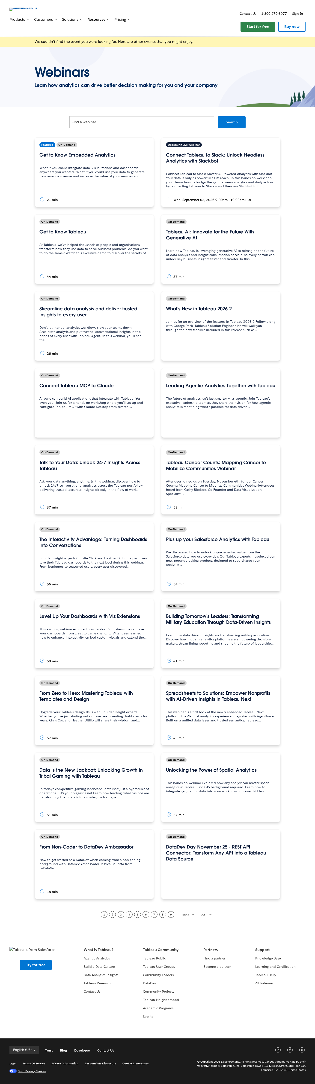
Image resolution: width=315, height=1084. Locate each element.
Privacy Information (65, 1063)
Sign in (297, 14)
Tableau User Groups (159, 967)
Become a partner (217, 967)
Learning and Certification (275, 967)
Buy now (292, 26)
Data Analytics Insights (101, 975)
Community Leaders (158, 975)
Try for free (35, 964)
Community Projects (158, 991)
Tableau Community (160, 949)
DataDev (149, 983)
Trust (49, 1050)
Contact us (248, 14)
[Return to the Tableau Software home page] (26, 7)
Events (148, 1016)
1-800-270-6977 (274, 14)
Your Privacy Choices (32, 1071)
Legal (12, 1063)
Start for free (258, 26)
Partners (210, 949)
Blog (63, 1050)
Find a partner (214, 958)
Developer (82, 1050)
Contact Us (92, 991)
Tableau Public (154, 958)
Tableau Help (265, 975)
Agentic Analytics (97, 958)
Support (262, 949)
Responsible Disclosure (100, 1063)
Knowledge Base (268, 958)
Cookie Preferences (135, 1063)
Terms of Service (34, 1063)
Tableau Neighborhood (161, 1000)
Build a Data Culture (99, 967)
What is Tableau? (98, 949)
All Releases (264, 983)
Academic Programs (158, 1008)
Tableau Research (97, 983)
